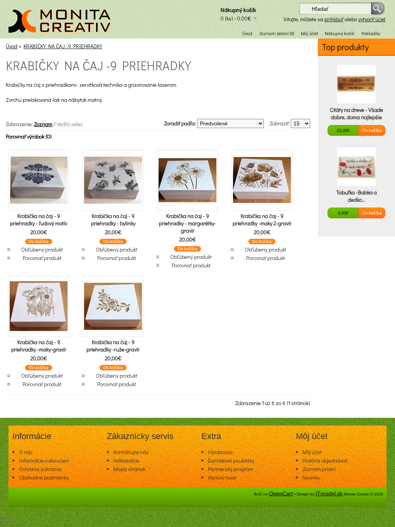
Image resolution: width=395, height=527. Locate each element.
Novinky (311, 477)
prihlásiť (333, 19)
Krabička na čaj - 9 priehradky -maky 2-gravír (262, 219)
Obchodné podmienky (44, 477)
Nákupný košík (339, 33)
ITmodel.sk (329, 493)
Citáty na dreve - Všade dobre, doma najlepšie (356, 113)
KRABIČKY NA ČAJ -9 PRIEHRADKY (63, 46)
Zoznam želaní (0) (276, 33)
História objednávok (325, 460)
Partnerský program (230, 469)
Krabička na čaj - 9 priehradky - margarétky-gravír (187, 223)
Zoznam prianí (319, 469)
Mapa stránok (129, 469)
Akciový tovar (222, 477)
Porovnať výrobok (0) (29, 136)
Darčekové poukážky (231, 460)
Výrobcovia (220, 452)
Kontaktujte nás (131, 452)
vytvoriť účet (371, 19)
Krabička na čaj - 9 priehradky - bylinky (113, 219)
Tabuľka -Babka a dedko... (356, 196)
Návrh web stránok (12, 525)
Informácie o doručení (44, 460)
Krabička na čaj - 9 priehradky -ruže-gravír (113, 345)
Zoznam (43, 124)
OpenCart (281, 493)
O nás (26, 452)
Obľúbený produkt (42, 249)
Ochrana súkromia (40, 469)
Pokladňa (370, 33)
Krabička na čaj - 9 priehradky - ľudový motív (38, 219)
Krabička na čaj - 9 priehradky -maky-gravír (38, 345)
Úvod (247, 33)
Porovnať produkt (42, 258)
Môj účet (309, 33)
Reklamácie (126, 460)
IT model (6, 522)
